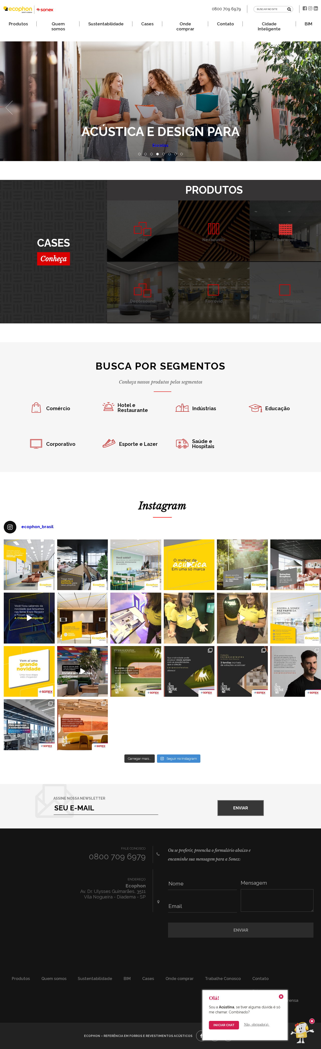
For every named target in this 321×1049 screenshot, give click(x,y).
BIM (308, 23)
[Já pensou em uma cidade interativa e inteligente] (135, 618)
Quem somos (58, 24)
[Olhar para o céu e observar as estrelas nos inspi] (189, 671)
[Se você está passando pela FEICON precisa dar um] (189, 618)
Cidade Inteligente (269, 24)
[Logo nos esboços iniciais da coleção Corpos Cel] (242, 671)
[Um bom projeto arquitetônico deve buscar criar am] (242, 564)
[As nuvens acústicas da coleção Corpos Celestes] (135, 671)
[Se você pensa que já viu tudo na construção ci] (29, 618)
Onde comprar (185, 24)
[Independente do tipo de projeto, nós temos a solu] (82, 618)
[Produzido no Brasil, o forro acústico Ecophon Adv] (29, 564)
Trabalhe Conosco (223, 978)
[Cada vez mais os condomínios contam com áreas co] (82, 671)
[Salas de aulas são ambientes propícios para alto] (135, 564)
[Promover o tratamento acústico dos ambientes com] (29, 724)
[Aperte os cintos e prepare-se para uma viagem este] (82, 724)
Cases (147, 23)
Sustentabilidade (106, 23)
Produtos (18, 23)
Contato (225, 23)
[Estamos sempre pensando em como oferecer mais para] (29, 671)
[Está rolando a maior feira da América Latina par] (242, 618)
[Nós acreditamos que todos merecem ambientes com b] (189, 564)
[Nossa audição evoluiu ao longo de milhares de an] (82, 564)
